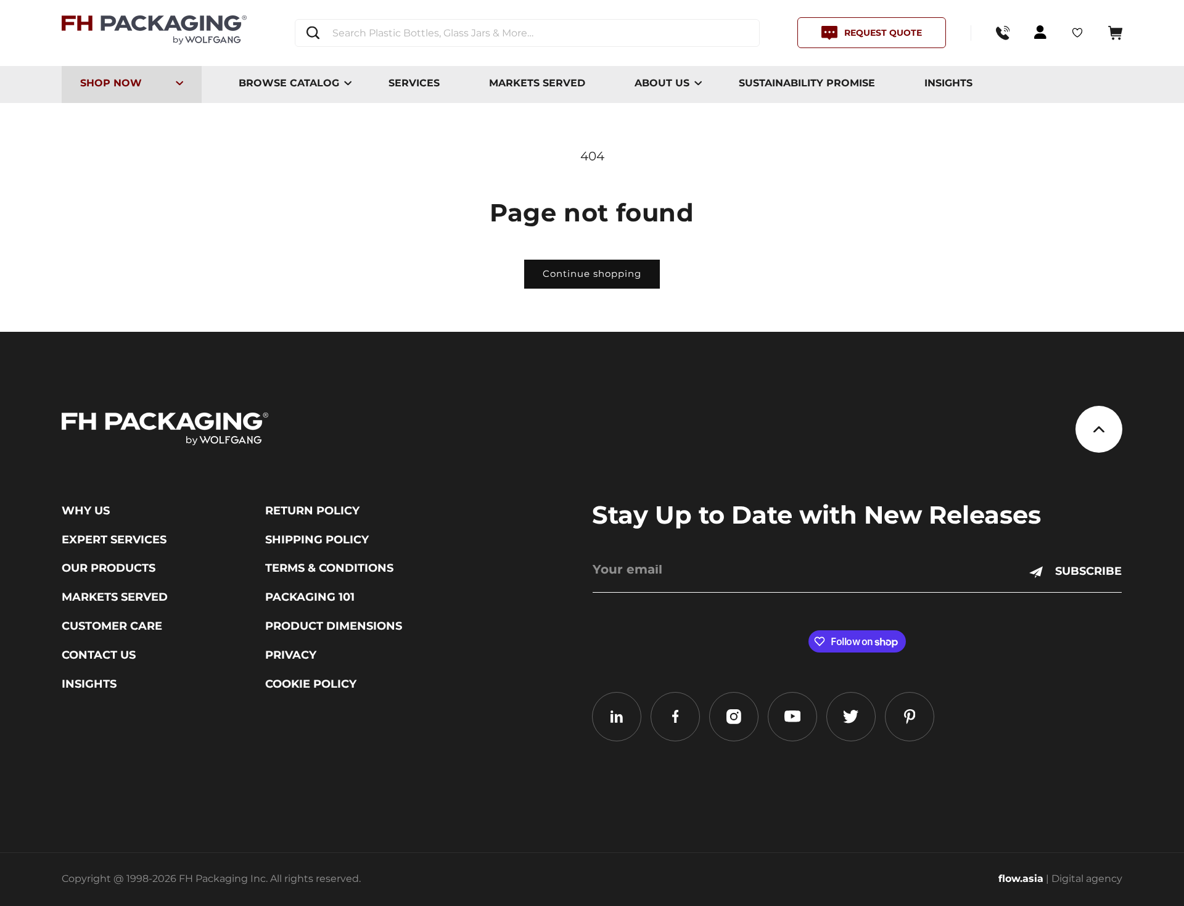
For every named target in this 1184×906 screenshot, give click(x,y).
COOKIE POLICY (310, 684)
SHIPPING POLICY (317, 539)
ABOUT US (662, 83)
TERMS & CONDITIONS (329, 568)
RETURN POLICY (312, 510)
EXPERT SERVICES (114, 539)
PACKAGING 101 (310, 597)
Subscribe (1088, 571)
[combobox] (527, 33)
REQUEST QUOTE (883, 32)
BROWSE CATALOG (289, 83)
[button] (1115, 33)
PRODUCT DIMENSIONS (333, 626)
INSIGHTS (948, 83)
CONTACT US (99, 655)
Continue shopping (592, 273)
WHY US (86, 510)
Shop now (111, 83)
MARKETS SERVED (537, 83)
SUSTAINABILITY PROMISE (807, 83)
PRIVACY (290, 655)
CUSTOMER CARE (112, 626)
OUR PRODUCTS (108, 568)
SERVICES (414, 83)
